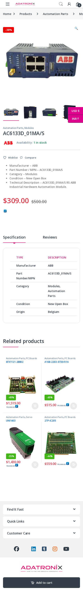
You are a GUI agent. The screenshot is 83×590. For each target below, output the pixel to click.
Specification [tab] (14, 237)
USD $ (73, 111)
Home (7, 14)
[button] (76, 28)
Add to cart (44, 583)
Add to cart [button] (35, 406)
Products (26, 14)
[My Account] (69, 3)
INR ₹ (73, 119)
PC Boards (31, 358)
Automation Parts (55, 14)
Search (61, 4)
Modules (29, 128)
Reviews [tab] (50, 237)
